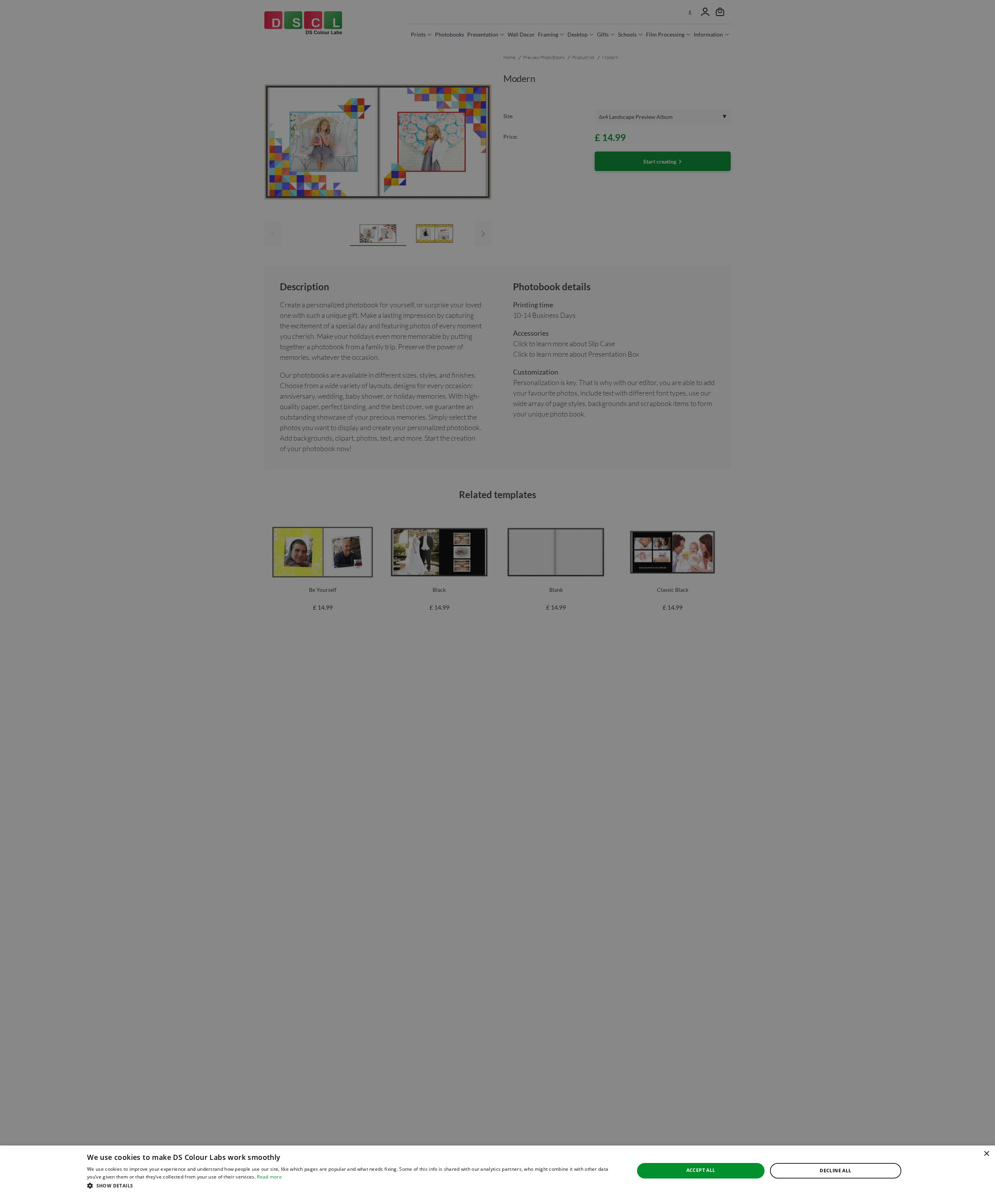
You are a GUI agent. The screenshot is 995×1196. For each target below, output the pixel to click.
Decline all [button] (835, 1170)
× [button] (986, 1154)
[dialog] (497, 1170)
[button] (352, 1185)
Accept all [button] (701, 1170)
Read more (269, 1176)
